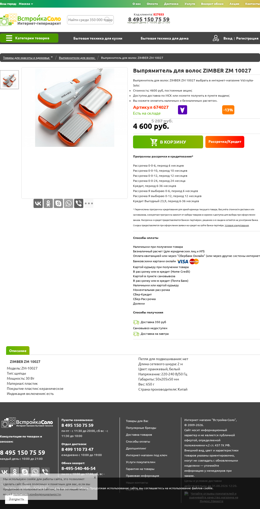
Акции (234, 3)
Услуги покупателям (140, 462)
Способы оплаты (138, 441)
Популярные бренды (141, 427)
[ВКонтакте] (38, 203)
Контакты (252, 3)
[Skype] (58, 203)
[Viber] (78, 203)
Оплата (152, 3)
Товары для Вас (137, 421)
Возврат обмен (212, 3)
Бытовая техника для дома (165, 38)
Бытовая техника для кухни (97, 38)
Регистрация (247, 38)
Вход (227, 38)
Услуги (190, 3)
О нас (137, 3)
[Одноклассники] (48, 203)
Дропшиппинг (136, 448)
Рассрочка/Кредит (224, 141)
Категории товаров (32, 38)
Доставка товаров (139, 434)
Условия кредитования (237, 225)
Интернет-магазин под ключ (146, 455)
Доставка (171, 3)
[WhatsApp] (68, 203)
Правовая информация (142, 475)
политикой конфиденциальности (37, 494)
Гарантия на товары (140, 468)
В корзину (173, 141)
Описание (17, 351)
